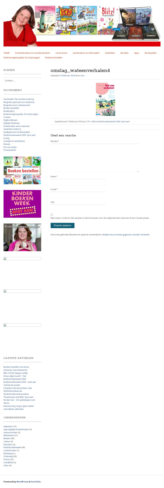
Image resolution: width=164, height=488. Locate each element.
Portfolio (36, 481)
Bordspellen (151, 52)
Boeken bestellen (53, 57)
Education (8, 444)
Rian (83, 75)
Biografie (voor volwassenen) (17, 105)
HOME (7, 52)
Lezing (6, 138)
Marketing (8, 453)
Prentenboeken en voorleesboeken (32, 52)
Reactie (55, 141)
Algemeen (8, 426)
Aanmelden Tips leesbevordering (19, 99)
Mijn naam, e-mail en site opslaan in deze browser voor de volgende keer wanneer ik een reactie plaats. (100, 218)
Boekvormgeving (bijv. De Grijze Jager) (22, 57)
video (6, 465)
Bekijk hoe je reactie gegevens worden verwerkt (125, 234)
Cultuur (7, 441)
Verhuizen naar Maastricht (15, 370)
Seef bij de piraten (12, 385)
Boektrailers (9, 111)
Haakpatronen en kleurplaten (17, 132)
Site (52, 202)
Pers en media (10, 147)
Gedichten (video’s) (12, 129)
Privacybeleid (10, 150)
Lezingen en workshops (14, 141)
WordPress (22, 481)
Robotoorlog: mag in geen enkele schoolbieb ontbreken (19, 407)
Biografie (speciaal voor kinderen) (19, 102)
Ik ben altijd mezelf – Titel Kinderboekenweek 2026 (15, 377)
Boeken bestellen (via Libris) (16, 367)
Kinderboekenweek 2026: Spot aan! (114, 121)
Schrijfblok (8, 462)
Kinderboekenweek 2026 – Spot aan (20, 382)
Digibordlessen (10, 120)
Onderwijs (8, 456)
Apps (136, 52)
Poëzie (7, 459)
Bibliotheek (9, 435)
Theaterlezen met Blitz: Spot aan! (18, 397)
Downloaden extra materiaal (16, 126)
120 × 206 (90, 121)
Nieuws (7, 144)
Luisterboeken (10, 450)
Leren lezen (61, 52)
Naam (54, 176)
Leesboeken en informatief (86, 52)
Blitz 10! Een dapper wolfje (16, 373)
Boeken (7, 438)
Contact (7, 117)
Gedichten (110, 52)
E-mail (54, 189)
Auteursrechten (10, 432)
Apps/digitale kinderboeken (16, 429)
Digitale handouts (12, 123)
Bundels (125, 52)
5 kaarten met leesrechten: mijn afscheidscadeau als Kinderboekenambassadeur (18, 391)
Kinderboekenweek (12, 447)
